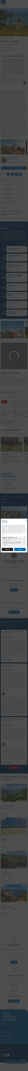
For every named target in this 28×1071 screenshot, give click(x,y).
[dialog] (14, 535)
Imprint (3, 522)
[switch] (23, 539)
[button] (22, 539)
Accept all (20, 549)
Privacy (7, 522)
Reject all (7, 549)
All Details (5, 544)
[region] (14, 541)
